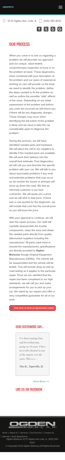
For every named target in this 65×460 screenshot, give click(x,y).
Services (24, 433)
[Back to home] (8, 7)
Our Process (36, 433)
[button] (60, 7)
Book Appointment (19, 437)
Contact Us (49, 433)
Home (4, 433)
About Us (14, 433)
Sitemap (5, 437)
